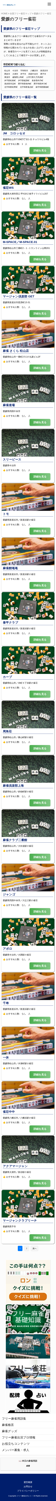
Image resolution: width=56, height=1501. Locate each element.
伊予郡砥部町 (23, 80)
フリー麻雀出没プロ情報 (18, 1437)
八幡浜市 (34, 71)
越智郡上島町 (18, 77)
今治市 (15, 71)
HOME (4, 13)
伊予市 (23, 74)
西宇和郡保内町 (24, 84)
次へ (34, 1248)
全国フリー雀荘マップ (21, 13)
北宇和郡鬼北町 (26, 87)
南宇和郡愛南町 (42, 87)
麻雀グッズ (9, 1431)
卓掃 (28, 1466)
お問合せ (28, 1486)
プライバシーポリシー (28, 1491)
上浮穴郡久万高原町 (34, 77)
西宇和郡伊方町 (40, 84)
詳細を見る (40, 150)
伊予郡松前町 (10, 80)
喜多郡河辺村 (10, 84)
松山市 (7, 71)
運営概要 (28, 1482)
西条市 (7, 74)
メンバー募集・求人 (15, 1450)
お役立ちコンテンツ (16, 1443)
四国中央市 (33, 74)
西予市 (43, 74)
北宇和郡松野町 (11, 87)
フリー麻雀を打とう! (9, 5)
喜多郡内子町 (37, 80)
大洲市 (15, 74)
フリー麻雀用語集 (14, 1418)
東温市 (7, 77)
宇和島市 (24, 71)
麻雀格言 (8, 1425)
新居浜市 (44, 71)
